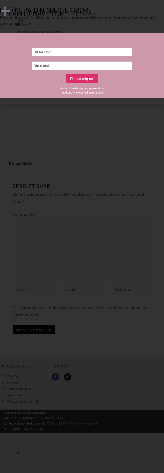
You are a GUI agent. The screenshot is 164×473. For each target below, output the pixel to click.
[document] (82, 236)
